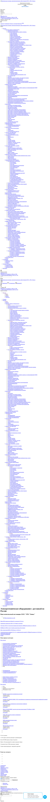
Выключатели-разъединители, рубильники (17, 212)
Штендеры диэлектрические (16, 46)
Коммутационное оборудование (12, 159)
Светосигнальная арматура (13, 131)
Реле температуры (14, 176)
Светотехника (8, 127)
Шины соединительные (13, 153)
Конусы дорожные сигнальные (16, 50)
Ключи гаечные (11, 117)
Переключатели (11, 187)
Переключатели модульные (13, 202)
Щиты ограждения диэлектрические (17, 42)
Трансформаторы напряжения (14, 124)
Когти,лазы (12, 68)
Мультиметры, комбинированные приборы (17, 103)
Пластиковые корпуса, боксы (14, 224)
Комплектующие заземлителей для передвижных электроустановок (22, 82)
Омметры (10, 97)
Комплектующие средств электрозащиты (16, 61)
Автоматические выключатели (14, 195)
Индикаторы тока (11, 75)
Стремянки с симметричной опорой (17, 249)
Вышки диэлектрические (13, 238)
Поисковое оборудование (10, 122)
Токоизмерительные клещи (13, 88)
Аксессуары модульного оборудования (16, 196)
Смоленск (7, 297)
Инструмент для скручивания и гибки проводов (18, 114)
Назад (6, 293)
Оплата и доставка (7, 263)
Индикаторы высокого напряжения (15, 80)
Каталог (4, 28)
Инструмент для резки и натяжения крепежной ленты (19, 112)
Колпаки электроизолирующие (16, 47)
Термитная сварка (11, 133)
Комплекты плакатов (14, 65)
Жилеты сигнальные (14, 40)
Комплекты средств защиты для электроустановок (18, 77)
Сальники (10, 151)
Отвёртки (10, 120)
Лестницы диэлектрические (14, 239)
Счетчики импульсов (12, 93)
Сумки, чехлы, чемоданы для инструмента (17, 109)
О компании (5, 259)
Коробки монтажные (12, 226)
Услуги (6, 258)
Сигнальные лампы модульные (14, 204)
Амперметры (10, 89)
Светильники (10, 130)
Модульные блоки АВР (15, 218)
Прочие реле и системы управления (17, 181)
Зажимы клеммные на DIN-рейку (15, 147)
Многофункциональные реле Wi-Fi (17, 173)
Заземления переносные (13, 30)
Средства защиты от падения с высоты (16, 66)
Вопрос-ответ (3, 775)
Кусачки (9, 118)
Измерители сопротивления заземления (16, 99)
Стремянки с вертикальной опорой (17, 248)
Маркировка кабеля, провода (14, 231)
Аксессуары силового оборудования (15, 211)
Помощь (2, 773)
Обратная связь (3, 774)
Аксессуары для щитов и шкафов (12, 145)
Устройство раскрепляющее (13, 58)
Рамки (9, 138)
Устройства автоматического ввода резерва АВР (18, 216)
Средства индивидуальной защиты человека (17, 31)
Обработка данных (9, 260)
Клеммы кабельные (12, 230)
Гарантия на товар (9, 267)
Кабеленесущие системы (10, 154)
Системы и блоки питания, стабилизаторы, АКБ (15, 219)
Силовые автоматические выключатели (16, 215)
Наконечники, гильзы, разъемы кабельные (16, 232)
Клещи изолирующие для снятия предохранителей (18, 115)
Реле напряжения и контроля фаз (17, 165)
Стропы (12, 71)
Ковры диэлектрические (15, 38)
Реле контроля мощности (15, 169)
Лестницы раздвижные (15, 242)
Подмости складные (14, 255)
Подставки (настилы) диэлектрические (16, 256)
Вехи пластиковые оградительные (17, 49)
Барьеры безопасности (15, 55)
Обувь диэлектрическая (15, 36)
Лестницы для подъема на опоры (17, 246)
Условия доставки (9, 266)
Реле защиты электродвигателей (17, 170)
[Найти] (0, 15)
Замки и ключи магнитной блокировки (16, 213)
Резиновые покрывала (15, 52)
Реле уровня (12, 172)
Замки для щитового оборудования (15, 149)
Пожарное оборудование (10, 207)
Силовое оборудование (10, 210)
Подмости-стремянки (14, 254)
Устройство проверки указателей (15, 60)
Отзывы (7, 262)
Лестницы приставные (15, 240)
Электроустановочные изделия (12, 134)
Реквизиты (7, 261)
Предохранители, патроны (13, 214)
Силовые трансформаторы (13, 126)
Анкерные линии (14, 73)
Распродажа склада (9, 257)
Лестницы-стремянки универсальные (18, 245)
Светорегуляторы (11, 140)
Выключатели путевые (12, 188)
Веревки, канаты (13, 72)
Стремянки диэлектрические (14, 247)
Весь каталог (3, 640)
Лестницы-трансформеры (15, 243)
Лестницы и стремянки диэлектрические (16, 63)
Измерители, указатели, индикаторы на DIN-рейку (18, 205)
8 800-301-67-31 (3, 16)
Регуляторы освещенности (15, 178)
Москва (7, 296)
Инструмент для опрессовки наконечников (17, 110)
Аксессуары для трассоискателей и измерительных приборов (20, 100)
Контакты (5, 268)
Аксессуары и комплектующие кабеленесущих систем (19, 155)
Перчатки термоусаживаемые (14, 236)
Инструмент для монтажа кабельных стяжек (17, 111)
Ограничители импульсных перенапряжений (17, 201)
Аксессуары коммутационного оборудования (17, 184)
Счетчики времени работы (13, 92)
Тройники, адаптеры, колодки (14, 142)
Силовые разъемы (11, 141)
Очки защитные (13, 33)
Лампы (9, 129)
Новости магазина (6, 778)
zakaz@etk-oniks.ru (4, 790)
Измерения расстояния (12, 86)
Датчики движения (14, 174)
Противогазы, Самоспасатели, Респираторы (19, 39)
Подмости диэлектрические (14, 250)
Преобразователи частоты (13, 191)
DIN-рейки (10, 146)
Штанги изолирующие (12, 57)
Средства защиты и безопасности (12, 29)
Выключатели (11, 136)
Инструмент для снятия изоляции (15, 106)
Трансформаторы (9, 123)
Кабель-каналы (11, 156)
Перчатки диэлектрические (16, 37)
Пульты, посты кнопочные (13, 182)
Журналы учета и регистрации (14, 83)
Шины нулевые (11, 152)
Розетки (9, 139)
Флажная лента (13, 54)
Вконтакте (5, 783)
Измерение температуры (13, 91)
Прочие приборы (11, 94)
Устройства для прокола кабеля (14, 105)
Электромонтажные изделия (11, 225)
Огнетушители (11, 208)
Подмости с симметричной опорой (17, 253)
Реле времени (13, 162)
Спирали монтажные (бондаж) (14, 233)
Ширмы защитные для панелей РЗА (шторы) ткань (20, 45)
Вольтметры (10, 85)
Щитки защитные (14, 35)
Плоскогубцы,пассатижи (13, 121)
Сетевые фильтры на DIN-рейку (17, 179)
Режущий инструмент (12, 107)
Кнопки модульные (12, 199)
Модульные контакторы (13, 200)
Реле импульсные (14, 167)
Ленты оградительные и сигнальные (17, 48)
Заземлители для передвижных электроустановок (18, 81)
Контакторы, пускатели (13, 186)
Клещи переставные (12, 116)
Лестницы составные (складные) (17, 244)
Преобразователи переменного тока (15, 101)
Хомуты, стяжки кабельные (13, 235)
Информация (3, 768)
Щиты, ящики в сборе (12, 223)
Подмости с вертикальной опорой (17, 251)
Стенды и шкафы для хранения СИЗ (15, 78)
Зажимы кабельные (12, 227)
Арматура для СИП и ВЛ (10, 132)
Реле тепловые (13, 163)
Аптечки (9, 76)
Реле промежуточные (14, 166)
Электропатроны (11, 144)
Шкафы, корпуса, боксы (10, 221)
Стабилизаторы (11, 220)
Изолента (10, 228)
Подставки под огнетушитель (14, 209)
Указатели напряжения (12, 59)
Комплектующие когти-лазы (16, 70)
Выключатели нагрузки (13, 197)
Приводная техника (9, 189)
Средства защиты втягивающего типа (18, 74)
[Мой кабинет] (0, 21)
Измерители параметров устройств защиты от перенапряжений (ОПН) (22, 87)
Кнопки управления (12, 185)
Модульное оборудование (11, 193)
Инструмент (8, 104)
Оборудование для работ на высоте (12, 237)
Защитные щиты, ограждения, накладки (16, 41)
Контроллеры (13, 175)
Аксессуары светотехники (13, 128)
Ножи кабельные (11, 119)
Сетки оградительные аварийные (17, 51)
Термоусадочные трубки (13, 234)
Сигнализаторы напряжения (14, 62)
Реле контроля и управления (14, 161)
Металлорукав (11, 157)
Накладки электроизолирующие (17, 43)
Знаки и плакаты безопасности (14, 64)
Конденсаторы (8, 192)
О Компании (3, 765)
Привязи (12, 69)
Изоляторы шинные (12, 150)
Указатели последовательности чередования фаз (18, 95)
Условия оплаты (8, 265)
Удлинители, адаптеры (12, 143)
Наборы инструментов (12, 108)
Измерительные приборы (10, 84)
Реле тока (12, 164)
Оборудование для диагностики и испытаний (17, 98)
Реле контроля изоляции (15, 177)
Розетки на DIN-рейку (12, 203)
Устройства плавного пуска (13, 190)
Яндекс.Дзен (5, 784)
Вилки (9, 135)
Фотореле (12, 168)
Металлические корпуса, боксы (14, 222)
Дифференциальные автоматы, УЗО (15, 198)
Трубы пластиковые (12, 158)
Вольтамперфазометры (12, 96)
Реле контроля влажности (15, 180)
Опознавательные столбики (16, 53)
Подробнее (5, 697)
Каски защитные (13, 34)
